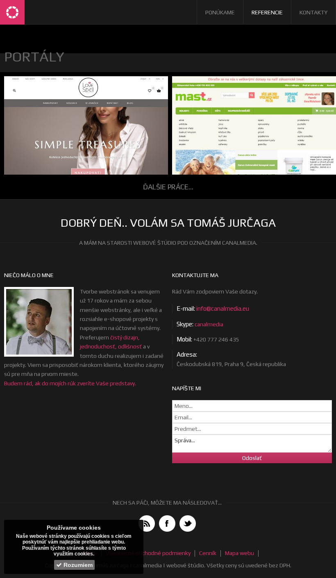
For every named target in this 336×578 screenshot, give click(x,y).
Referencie (267, 12)
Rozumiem (77, 565)
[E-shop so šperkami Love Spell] (84, 134)
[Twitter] (187, 523)
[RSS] (146, 523)
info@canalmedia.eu (222, 308)
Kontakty (313, 12)
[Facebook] (167, 523)
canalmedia (209, 324)
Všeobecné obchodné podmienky (148, 553)
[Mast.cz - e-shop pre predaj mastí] (252, 134)
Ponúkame (220, 12)
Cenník (207, 553)
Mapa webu (239, 553)
